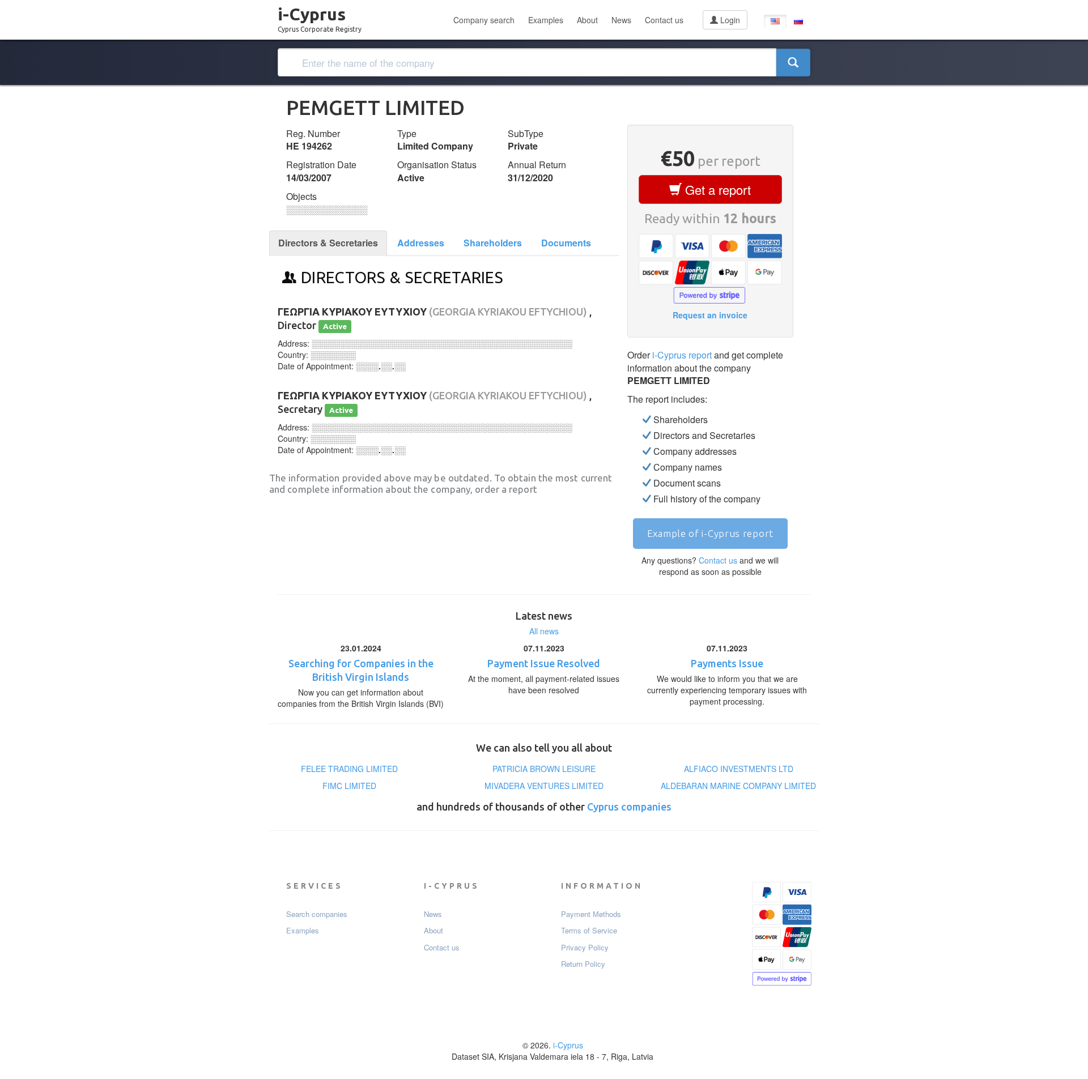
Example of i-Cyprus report (710, 533)
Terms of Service (589, 931)
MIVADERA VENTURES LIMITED (544, 785)
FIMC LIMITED (349, 785)
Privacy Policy (585, 947)
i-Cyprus (320, 16)
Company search (484, 19)
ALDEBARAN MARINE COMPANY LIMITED (738, 785)
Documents (566, 242)
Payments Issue (727, 663)
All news (544, 631)
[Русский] (798, 21)
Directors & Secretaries (328, 242)
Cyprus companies (629, 806)
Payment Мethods (591, 914)
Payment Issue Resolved (543, 663)
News (621, 19)
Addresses (420, 242)
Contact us (664, 19)
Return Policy (583, 964)
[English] (775, 21)
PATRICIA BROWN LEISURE (544, 768)
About (587, 19)
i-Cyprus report (682, 354)
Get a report (716, 189)
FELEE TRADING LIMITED (349, 768)
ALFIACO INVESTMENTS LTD (738, 768)
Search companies (316, 914)
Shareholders (493, 242)
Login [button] (729, 19)
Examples (545, 19)
